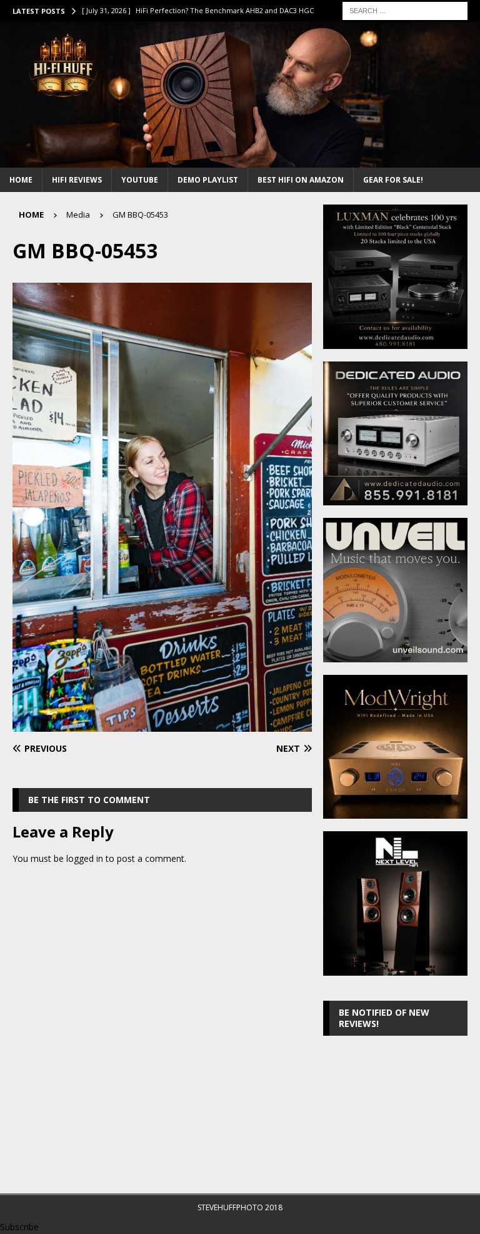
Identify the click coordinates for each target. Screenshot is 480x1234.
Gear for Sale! (393, 179)
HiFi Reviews (77, 179)
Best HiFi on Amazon (301, 179)
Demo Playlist (208, 179)
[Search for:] (405, 10)
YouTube (139, 179)
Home (20, 179)
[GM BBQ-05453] (162, 725)
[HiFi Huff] (240, 160)
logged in (84, 858)
